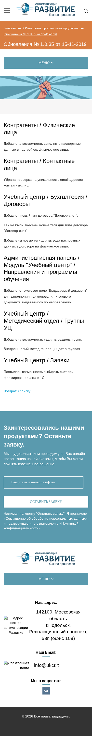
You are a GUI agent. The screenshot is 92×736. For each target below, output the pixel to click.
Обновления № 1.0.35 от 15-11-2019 (30, 34)
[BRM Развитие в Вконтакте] (46, 691)
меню (44, 63)
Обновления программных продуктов (51, 28)
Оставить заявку (46, 502)
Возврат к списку (17, 391)
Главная (10, 28)
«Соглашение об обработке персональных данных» (46, 518)
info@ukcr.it (46, 665)
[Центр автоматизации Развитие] (46, 559)
